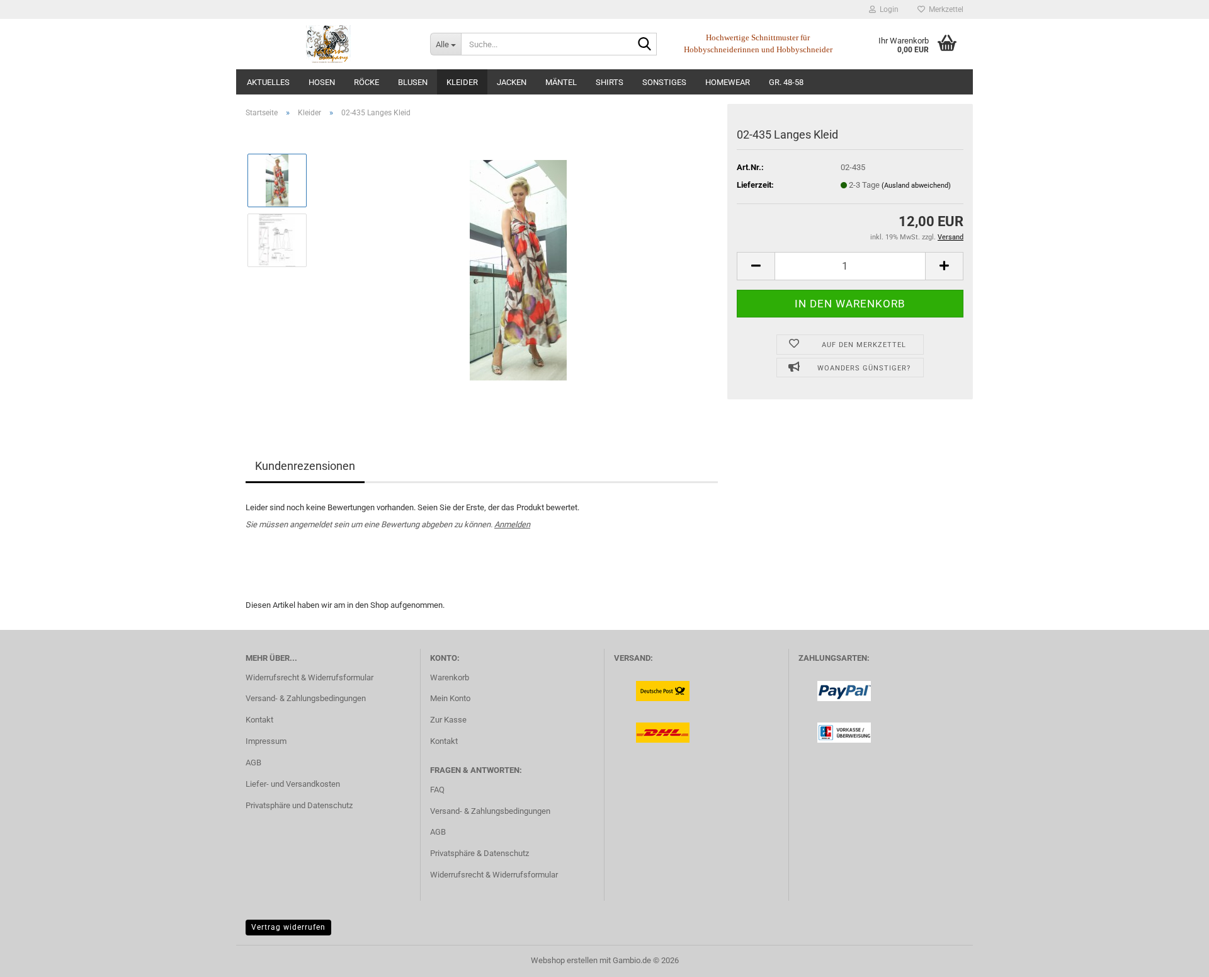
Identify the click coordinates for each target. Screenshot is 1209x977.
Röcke (366, 82)
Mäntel (561, 82)
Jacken (511, 82)
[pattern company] (328, 44)
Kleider (462, 82)
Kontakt (259, 719)
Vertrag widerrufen (288, 927)
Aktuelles (268, 82)
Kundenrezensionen (305, 465)
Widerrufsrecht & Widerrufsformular (309, 677)
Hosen (322, 82)
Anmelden (512, 524)
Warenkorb (449, 677)
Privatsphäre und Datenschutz (299, 805)
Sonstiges (664, 82)
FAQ (437, 789)
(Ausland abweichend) (916, 185)
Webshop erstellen (564, 960)
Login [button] (887, 9)
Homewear (727, 82)
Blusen (413, 82)
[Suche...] (645, 44)
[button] (756, 266)
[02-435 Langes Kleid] (518, 269)
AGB (253, 762)
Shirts (609, 82)
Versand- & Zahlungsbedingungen (306, 698)
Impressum (266, 741)
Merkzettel (944, 9)
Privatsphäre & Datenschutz (479, 853)
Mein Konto (450, 698)
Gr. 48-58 (786, 82)
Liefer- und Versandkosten (293, 784)
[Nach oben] (1174, 958)
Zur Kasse (448, 719)
